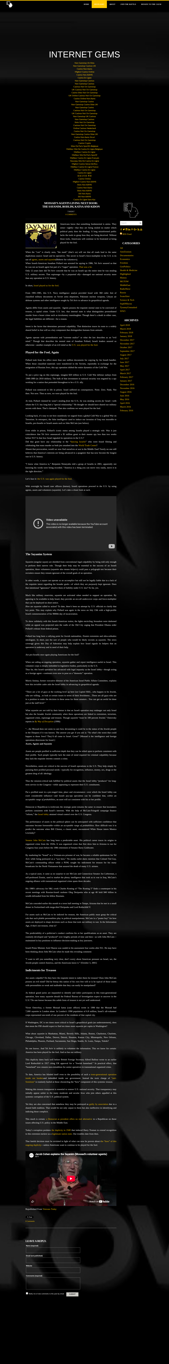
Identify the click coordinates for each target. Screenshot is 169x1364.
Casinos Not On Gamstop (84, 87)
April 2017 (125, 369)
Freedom (124, 263)
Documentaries (126, 255)
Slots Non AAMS (84, 185)
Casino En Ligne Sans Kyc (84, 200)
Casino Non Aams (84, 69)
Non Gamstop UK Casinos (84, 116)
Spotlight (99, 4)
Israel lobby (43, 814)
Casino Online (84, 179)
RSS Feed (127, 234)
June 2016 (124, 395)
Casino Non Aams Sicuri (84, 137)
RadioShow (125, 289)
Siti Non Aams (84, 194)
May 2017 (124, 366)
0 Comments (71, 214)
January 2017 (126, 381)
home (86, 4)
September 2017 (127, 351)
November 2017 (127, 343)
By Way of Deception (44, 721)
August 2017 (126, 355)
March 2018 (125, 329)
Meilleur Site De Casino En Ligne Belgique (84, 149)
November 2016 (127, 388)
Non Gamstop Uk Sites (84, 63)
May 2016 (124, 399)
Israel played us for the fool (46, 285)
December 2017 (127, 340)
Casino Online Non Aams (84, 99)
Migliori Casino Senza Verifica (84, 164)
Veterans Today (50, 1209)
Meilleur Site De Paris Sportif (84, 155)
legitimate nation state (62, 1134)
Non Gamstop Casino (84, 102)
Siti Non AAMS (84, 197)
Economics (125, 259)
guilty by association (99, 1104)
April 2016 (125, 403)
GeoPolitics (125, 266)
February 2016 (126, 410)
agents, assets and (40, 259)
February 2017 (126, 377)
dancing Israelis (78, 441)
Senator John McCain (35, 840)
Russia (123, 292)
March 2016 (125, 407)
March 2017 (125, 373)
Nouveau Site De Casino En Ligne (84, 161)
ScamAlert (125, 296)
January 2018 (126, 336)
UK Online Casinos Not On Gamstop (84, 96)
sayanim (52, 259)
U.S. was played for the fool (84, 345)
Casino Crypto (84, 143)
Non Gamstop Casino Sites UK (84, 105)
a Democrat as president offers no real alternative (69, 1119)
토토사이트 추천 (84, 176)
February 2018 (126, 332)
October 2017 (126, 347)
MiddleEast (125, 285)
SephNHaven (126, 303)
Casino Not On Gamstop (84, 131)
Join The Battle (128, 4)
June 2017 (124, 362)
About (112, 4)
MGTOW (124, 281)
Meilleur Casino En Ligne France (84, 167)
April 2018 (125, 325)
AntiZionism (125, 251)
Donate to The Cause (151, 4)
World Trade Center (87, 445)
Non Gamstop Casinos (84, 81)
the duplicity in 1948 (61, 1130)
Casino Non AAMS (84, 75)
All (121, 248)
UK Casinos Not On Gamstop (84, 90)
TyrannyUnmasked (128, 307)
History (123, 277)
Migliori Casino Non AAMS (84, 182)
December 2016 (127, 384)
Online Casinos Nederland (84, 128)
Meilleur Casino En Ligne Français (84, 158)
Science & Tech (127, 300)
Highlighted (125, 274)
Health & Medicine (128, 270)
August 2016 (126, 392)
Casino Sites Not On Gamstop (85, 93)
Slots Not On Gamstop (84, 122)
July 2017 (124, 358)
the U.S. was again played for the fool (54, 479)
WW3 (122, 311)
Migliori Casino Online (84, 72)
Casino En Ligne (84, 78)
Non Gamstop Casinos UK (84, 66)
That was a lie (85, 267)
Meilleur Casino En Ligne (84, 152)
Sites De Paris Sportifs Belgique (84, 146)
